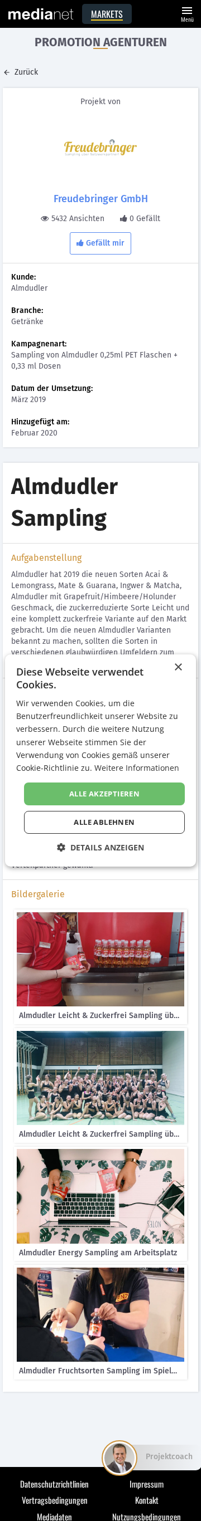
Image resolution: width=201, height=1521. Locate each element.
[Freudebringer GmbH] (100, 147)
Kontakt (147, 1500)
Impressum (147, 1484)
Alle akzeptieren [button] (104, 794)
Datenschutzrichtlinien (54, 1484)
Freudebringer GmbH (101, 199)
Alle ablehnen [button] (104, 822)
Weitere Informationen (136, 767)
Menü (187, 13)
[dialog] (100, 760)
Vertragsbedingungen (55, 1500)
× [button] (178, 667)
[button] (100, 847)
